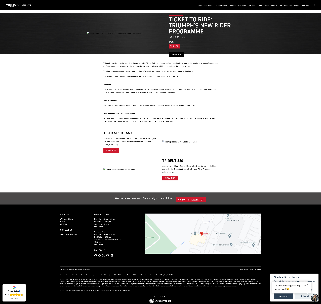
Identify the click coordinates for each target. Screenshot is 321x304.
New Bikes (208, 5)
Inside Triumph (271, 5)
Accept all (283, 296)
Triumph (174, 46)
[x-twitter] (104, 256)
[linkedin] (112, 256)
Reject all (305, 296)
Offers (233, 5)
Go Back (177, 54)
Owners (252, 5)
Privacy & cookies (255, 269)
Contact (305, 5)
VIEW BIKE (111, 150)
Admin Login (244, 269)
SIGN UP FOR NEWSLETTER (190, 199)
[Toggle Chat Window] (314, 297)
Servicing (242, 5)
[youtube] (108, 256)
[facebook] (96, 256)
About (296, 5)
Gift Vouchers (286, 5)
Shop (261, 5)
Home (200, 5)
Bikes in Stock (221, 5)
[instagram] (100, 256)
